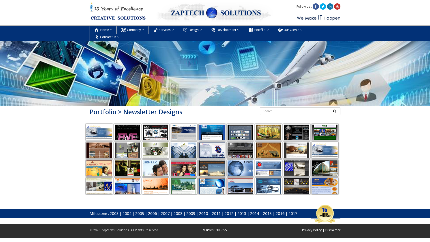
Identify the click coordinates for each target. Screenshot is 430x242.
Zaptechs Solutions (115, 230)
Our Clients (291, 30)
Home (104, 30)
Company (134, 30)
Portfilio (260, 30)
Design (194, 30)
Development (226, 30)
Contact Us (108, 37)
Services (165, 30)
